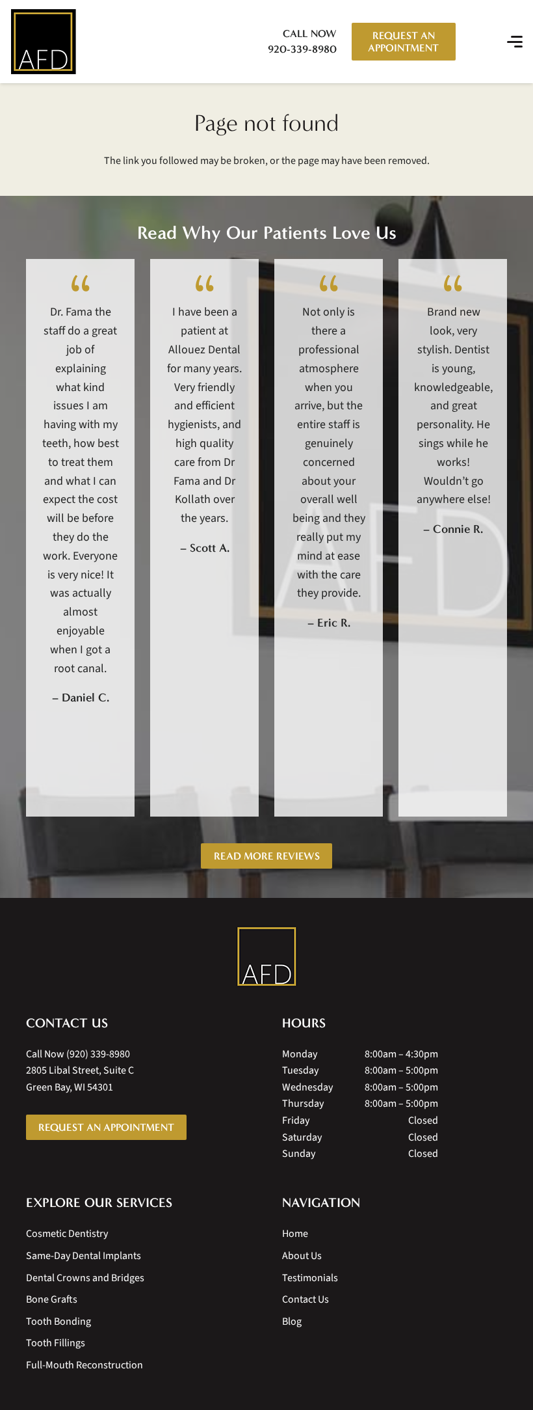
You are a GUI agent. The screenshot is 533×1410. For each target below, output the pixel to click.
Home (295, 1234)
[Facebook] (58, 1166)
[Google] (32, 1166)
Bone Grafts (51, 1299)
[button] (470, 41)
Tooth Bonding (58, 1321)
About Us (302, 1256)
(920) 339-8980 (98, 1054)
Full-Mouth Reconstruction (84, 1365)
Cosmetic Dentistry (67, 1234)
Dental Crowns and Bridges (85, 1278)
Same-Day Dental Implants (83, 1256)
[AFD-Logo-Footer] (267, 956)
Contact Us (305, 1299)
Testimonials (310, 1278)
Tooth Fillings (55, 1343)
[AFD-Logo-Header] (43, 41)
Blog (292, 1321)
